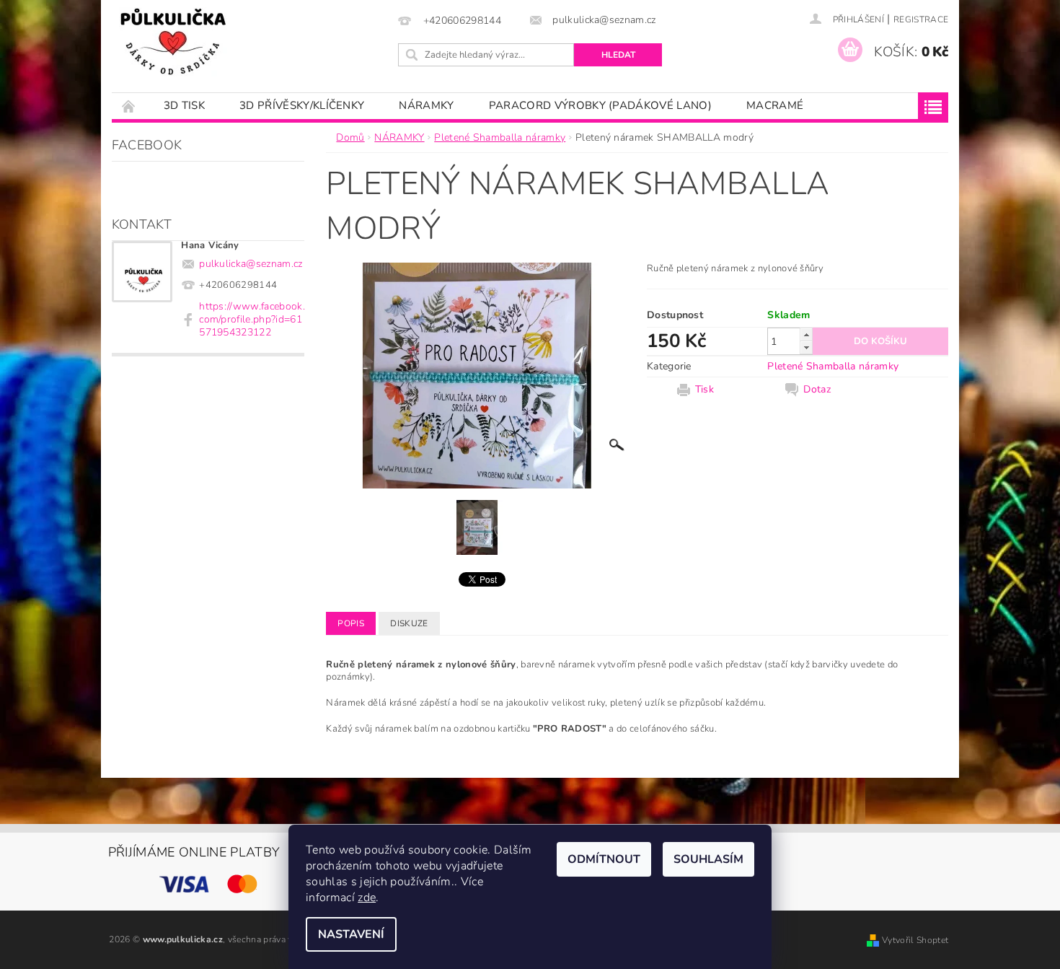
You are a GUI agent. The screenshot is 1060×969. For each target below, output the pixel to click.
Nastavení (351, 934)
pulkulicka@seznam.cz (250, 264)
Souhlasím (708, 859)
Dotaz (817, 389)
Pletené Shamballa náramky (832, 366)
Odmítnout (603, 859)
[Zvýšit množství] (806, 334)
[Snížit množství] (806, 347)
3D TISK (184, 105)
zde (367, 898)
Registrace (920, 19)
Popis (350, 623)
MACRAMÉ (774, 105)
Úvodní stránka (129, 105)
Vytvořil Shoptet (915, 940)
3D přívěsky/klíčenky (301, 105)
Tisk (704, 389)
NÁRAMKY (426, 105)
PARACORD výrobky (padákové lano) (600, 105)
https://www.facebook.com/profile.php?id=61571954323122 (252, 319)
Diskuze (409, 623)
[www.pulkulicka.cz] (173, 41)
